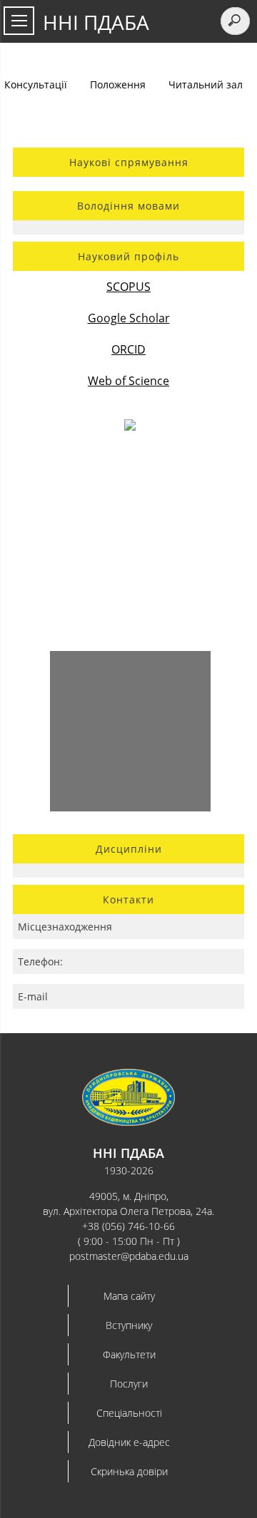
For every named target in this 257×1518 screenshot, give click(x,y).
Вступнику (129, 1325)
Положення (118, 84)
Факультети (129, 1354)
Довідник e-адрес (129, 1442)
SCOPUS (128, 286)
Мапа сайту (129, 1296)
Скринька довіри (129, 1471)
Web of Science (128, 381)
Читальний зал (205, 84)
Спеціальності (129, 1413)
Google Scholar (129, 318)
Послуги (129, 1383)
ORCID (128, 349)
